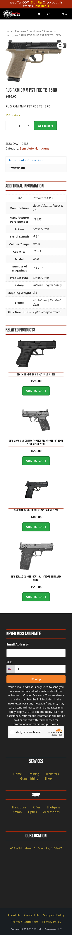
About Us (14, 915)
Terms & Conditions (25, 922)
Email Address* (17, 644)
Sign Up (36, 2)
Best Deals (41, 6)
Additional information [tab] (25, 160)
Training (34, 774)
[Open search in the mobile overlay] (49, 14)
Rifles (36, 807)
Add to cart (45, 125)
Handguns (34, 31)
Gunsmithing (29, 778)
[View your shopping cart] (39, 13)
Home (9, 31)
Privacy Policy (51, 922)
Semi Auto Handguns (34, 148)
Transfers (52, 774)
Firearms (20, 31)
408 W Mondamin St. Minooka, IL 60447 (36, 848)
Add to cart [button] (36, 391)
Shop (48, 778)
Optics (32, 812)
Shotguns (53, 807)
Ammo (17, 812)
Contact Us (32, 915)
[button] (60, 45)
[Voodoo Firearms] (12, 13)
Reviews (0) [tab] (17, 168)
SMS (9, 662)
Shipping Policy (53, 915)
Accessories (51, 812)
